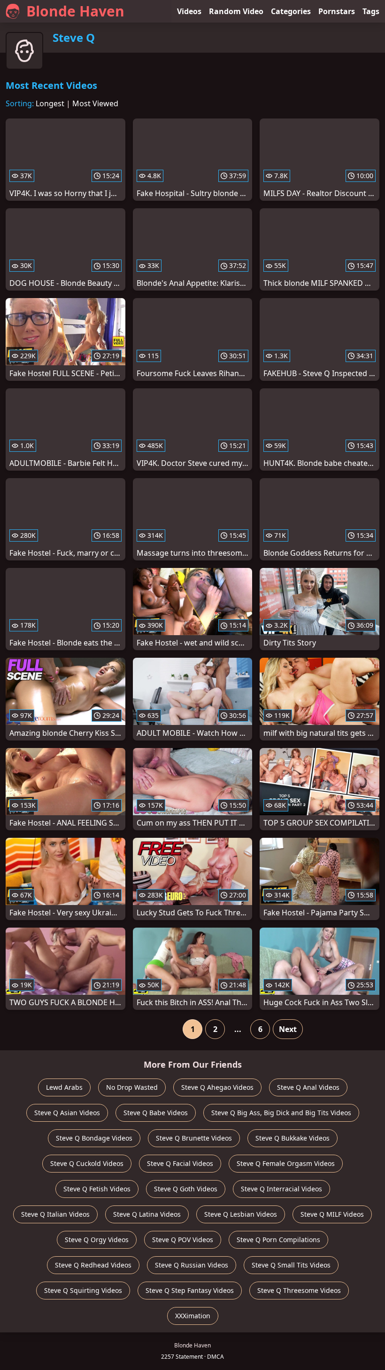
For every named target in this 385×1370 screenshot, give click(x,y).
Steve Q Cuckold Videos (86, 1163)
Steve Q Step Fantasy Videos (190, 1290)
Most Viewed (95, 103)
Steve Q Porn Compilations (278, 1239)
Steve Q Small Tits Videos (291, 1264)
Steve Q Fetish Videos (97, 1188)
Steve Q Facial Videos (180, 1163)
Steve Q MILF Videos (332, 1214)
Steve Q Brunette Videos (194, 1138)
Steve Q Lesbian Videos (240, 1214)
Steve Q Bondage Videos (94, 1138)
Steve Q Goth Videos (185, 1188)
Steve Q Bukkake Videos (292, 1138)
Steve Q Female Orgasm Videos (286, 1163)
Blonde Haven (75, 11)
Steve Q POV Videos (182, 1239)
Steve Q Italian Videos (55, 1214)
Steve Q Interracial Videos (281, 1188)
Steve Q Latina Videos (147, 1214)
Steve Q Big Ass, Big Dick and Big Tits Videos (281, 1112)
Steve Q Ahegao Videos (217, 1087)
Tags (370, 11)
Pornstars (336, 11)
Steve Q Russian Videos (191, 1264)
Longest (50, 103)
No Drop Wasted (132, 1087)
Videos (189, 11)
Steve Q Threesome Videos (299, 1290)
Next (288, 1029)
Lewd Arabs (64, 1087)
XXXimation (192, 1315)
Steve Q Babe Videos (155, 1112)
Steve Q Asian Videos (67, 1112)
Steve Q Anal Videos (308, 1087)
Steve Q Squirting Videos (83, 1290)
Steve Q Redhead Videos (93, 1264)
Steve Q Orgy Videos (97, 1239)
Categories (291, 11)
